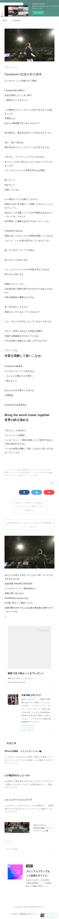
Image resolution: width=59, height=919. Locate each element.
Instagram (17, 20)
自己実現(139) (26, 470)
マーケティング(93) (15, 475)
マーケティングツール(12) (41, 470)
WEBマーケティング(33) (13, 472)
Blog (5, 20)
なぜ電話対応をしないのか (17, 775)
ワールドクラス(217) (38, 472)
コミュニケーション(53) (13, 470)
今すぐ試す (38, 13)
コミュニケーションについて (18, 799)
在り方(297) (26, 472)
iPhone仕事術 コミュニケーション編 (23, 750)
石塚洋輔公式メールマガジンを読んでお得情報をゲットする (29, 525)
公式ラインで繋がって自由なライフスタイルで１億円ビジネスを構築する (29, 506)
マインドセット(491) (30, 475)
